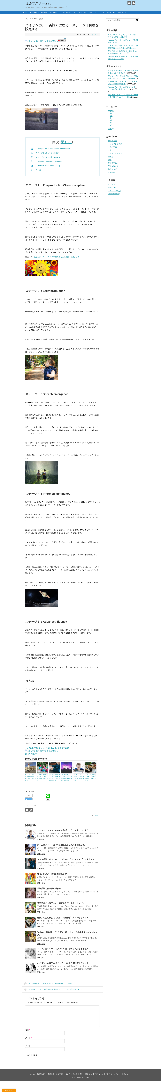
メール (28, 1038)
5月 (111, 116)
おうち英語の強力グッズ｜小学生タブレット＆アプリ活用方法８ (54, 777)
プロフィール (93, 12)
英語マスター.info (38, 3)
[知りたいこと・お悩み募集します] (30, 878)
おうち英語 (53, 12)
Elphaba (131, 78)
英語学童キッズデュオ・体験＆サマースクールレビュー (62, 903)
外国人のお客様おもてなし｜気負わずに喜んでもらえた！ (90, 777)
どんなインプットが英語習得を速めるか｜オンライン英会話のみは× (55, 989)
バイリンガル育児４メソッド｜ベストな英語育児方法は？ (62, 963)
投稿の (112, 187)
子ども (110, 157)
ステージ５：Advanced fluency (48, 166)
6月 (111, 113)
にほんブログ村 (31, 754)
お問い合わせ (122, 12)
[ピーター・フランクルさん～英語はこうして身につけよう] (30, 834)
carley (96, 815)
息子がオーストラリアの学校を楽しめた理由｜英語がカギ (57, 257)
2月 (111, 123)
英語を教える (34, 12)
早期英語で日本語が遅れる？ (50, 888)
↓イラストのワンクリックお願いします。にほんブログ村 (47, 748)
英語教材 (44, 12)
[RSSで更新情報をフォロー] (133, 3)
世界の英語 (112, 147)
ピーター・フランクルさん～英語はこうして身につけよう (78, 777)
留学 (75, 12)
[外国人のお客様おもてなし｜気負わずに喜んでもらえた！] (30, 922)
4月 (111, 118)
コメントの (114, 191)
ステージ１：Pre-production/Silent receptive (53, 149)
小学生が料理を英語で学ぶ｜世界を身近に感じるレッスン (42, 777)
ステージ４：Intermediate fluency (49, 161)
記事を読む (41, 839)
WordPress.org (114, 194)
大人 (109, 150)
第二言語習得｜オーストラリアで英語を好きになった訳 (51, 983)
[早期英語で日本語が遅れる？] (30, 893)
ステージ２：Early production (47, 153)
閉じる (66, 142)
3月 (111, 120)
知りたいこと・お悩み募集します (52, 874)
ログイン (111, 184)
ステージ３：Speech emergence (49, 157)
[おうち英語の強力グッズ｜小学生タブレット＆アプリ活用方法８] (30, 863)
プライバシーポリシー (107, 12)
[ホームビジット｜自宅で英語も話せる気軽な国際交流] (30, 849)
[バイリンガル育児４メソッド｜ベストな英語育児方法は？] (30, 967)
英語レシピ (83, 12)
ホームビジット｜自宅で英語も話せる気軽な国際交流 (61, 845)
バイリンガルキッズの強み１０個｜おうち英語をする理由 (62, 949)
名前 (27, 1030)
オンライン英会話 (65, 12)
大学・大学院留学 (115, 153)
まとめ (38, 170)
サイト (27, 1046)
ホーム (25, 12)
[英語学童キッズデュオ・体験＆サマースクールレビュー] (30, 907)
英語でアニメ (113, 163)
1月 (111, 125)
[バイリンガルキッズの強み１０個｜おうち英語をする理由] (30, 953)
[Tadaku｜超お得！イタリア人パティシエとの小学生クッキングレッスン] (30, 936)
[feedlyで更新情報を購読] (129, 3)
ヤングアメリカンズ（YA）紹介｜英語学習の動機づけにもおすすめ (66, 777)
